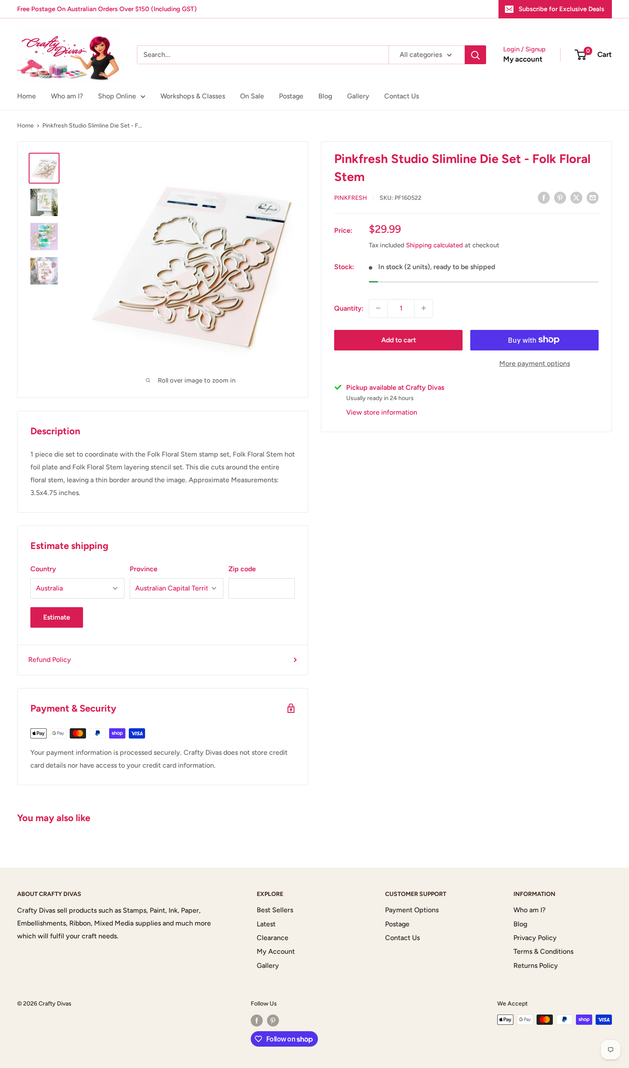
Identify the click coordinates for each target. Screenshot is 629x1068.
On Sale (252, 96)
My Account (276, 951)
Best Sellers (275, 910)
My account (523, 59)
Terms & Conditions (543, 951)
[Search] (475, 54)
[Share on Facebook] (544, 197)
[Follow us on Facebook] (257, 1020)
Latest (266, 924)
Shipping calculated (434, 245)
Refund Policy (49, 660)
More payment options (534, 363)
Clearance (272, 938)
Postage (291, 96)
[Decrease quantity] (378, 308)
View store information (381, 412)
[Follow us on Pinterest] (273, 1020)
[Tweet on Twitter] (576, 197)
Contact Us (401, 96)
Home (26, 96)
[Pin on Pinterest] (560, 197)
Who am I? (67, 96)
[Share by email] (593, 197)
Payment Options (412, 910)
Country (43, 569)
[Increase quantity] (424, 308)
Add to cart (398, 339)
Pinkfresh (350, 198)
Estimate (56, 617)
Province (143, 569)
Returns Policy (535, 965)
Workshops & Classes (192, 96)
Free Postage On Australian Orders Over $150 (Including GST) (107, 9)
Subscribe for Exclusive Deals (561, 9)
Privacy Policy (535, 938)
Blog (325, 96)
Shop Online (117, 96)
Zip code (242, 569)
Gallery (358, 96)
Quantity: (349, 308)
